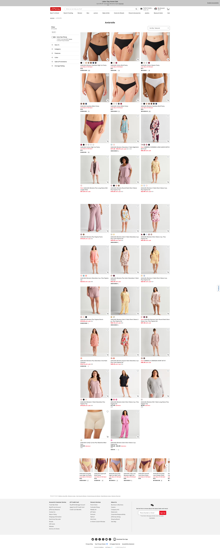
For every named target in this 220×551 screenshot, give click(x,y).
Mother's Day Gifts (62, 496)
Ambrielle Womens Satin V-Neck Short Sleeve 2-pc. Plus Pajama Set (125, 320)
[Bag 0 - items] (168, 9)
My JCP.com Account (55, 507)
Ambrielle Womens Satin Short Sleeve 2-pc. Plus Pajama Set (125, 402)
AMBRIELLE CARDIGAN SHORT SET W (153, 360)
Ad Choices (108, 547)
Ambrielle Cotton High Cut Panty (90, 147)
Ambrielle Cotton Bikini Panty (119, 106)
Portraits (92, 514)
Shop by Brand (115, 519)
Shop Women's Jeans (106, 496)
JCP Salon (93, 512)
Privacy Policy (89, 544)
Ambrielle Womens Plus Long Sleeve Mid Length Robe (94, 188)
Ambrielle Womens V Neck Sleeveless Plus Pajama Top (92, 402)
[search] (137, 9)
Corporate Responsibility (118, 514)
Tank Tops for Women (81, 496)
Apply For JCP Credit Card (77, 507)
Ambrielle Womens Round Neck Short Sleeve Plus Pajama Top (124, 188)
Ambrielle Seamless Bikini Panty (89, 106)
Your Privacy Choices (100, 544)
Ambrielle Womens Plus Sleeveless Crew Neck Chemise (93, 361)
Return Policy (53, 514)
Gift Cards (52, 524)
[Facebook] (100, 539)
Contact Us (52, 512)
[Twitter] (93, 539)
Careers (113, 507)
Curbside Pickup (95, 507)
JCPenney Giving (115, 517)
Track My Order (53, 505)
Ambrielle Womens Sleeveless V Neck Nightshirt (125, 147)
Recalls (51, 521)
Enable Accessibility (213, 3)
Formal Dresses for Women (93, 496)
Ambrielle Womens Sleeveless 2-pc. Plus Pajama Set (94, 279)
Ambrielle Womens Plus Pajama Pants (91, 237)
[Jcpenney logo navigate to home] (55, 9)
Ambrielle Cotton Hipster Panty (150, 65)
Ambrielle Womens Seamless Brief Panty (153, 106)
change (70, 39)
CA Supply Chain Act (115, 544)
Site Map (113, 521)
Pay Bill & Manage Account (77, 505)
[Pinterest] (103, 539)
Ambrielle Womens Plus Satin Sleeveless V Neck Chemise (125, 279)
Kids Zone (93, 519)
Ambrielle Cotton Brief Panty (119, 65)
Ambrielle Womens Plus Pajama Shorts (91, 319)
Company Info (115, 509)
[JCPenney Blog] (110, 539)
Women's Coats (71, 496)
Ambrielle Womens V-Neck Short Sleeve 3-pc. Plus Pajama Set (154, 188)
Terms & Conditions (99, 547)
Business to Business (117, 505)
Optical (92, 517)
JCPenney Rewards (54, 509)
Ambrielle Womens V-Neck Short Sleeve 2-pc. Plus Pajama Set (154, 279)
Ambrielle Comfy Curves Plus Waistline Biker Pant (93, 443)
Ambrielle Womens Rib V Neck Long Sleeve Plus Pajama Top (155, 402)
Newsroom (114, 512)
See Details (152, 518)
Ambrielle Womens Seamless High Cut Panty (93, 65)
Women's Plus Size (115, 496)
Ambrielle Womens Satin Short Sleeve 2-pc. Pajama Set (123, 443)
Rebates (51, 526)
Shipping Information (55, 517)
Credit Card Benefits (75, 509)
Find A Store (93, 505)
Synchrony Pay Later (55, 519)
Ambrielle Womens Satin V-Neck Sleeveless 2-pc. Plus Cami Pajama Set (125, 237)
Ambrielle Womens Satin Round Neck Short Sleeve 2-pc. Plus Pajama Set (155, 320)
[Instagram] (96, 539)
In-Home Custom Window (97, 521)
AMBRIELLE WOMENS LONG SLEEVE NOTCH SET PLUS (155, 148)
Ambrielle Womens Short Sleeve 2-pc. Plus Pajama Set (153, 237)
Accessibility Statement (128, 544)
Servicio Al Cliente (54, 529)
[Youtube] (106, 539)
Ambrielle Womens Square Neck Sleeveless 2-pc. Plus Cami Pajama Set (125, 361)
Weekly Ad (93, 509)
